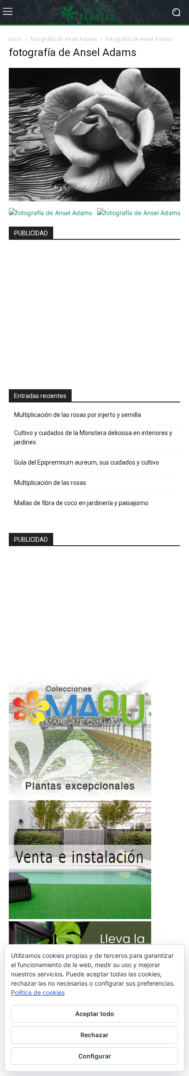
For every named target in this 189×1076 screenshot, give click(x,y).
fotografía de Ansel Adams (63, 39)
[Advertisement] (80, 310)
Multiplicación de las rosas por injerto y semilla (77, 414)
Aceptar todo (94, 1013)
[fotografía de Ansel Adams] (94, 199)
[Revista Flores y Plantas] (94, 12)
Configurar (94, 1056)
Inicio (15, 39)
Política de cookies (38, 992)
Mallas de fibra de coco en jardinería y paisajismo (81, 502)
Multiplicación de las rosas (50, 482)
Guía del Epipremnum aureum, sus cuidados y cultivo (86, 462)
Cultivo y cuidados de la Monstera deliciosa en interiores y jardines (93, 437)
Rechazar (94, 1035)
